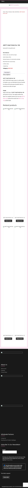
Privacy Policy (4, 372)
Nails (13, 11)
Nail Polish (17, 11)
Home (4, 11)
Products (10, 11)
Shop (7, 11)
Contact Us (3, 438)
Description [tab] (7, 72)
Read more (8, 220)
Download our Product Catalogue (8, 440)
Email (4, 449)
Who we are (3, 368)
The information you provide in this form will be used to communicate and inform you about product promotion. (13, 467)
